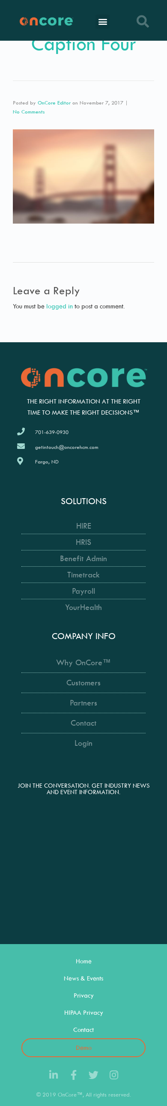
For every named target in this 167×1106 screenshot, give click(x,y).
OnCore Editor (54, 102)
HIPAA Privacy (83, 1012)
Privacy (84, 995)
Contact (83, 1029)
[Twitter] (93, 1075)
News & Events (83, 978)
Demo (84, 1047)
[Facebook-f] (73, 1075)
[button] (102, 22)
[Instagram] (114, 1075)
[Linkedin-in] (53, 1075)
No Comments (29, 111)
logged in (59, 306)
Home (84, 961)
